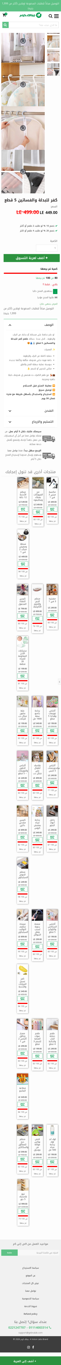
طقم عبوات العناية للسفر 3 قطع (37, 1038)
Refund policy (30, 1314)
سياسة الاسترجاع (30, 1268)
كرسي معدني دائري (22, 822)
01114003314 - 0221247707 (28, 1328)
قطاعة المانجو (22, 1089)
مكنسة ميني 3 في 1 (52, 494)
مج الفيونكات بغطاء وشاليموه (38, 496)
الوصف (48, 325)
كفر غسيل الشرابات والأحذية (22, 983)
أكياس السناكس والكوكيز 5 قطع (52, 928)
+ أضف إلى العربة (24, 1361)
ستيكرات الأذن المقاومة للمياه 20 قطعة (22, 657)
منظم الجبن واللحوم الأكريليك (37, 603)
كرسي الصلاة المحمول (22, 601)
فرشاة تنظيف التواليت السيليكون (23, 928)
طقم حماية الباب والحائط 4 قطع (52, 1038)
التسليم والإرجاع (42, 422)
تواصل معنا (30, 1291)
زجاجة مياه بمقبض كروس (37, 824)
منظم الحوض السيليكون (23, 874)
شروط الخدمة (30, 1306)
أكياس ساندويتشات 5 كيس (54, 768)
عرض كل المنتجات (30, 1283)
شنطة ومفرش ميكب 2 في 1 (23, 548)
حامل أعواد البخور (52, 822)
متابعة (9, 1252)
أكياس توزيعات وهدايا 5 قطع (52, 715)
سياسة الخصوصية (30, 1299)
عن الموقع (31, 1275)
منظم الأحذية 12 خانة (23, 494)
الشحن (49, 411)
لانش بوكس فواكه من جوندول (37, 1144)
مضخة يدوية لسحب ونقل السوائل (37, 929)
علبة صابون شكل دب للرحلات (22, 715)
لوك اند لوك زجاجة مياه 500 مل (52, 1144)
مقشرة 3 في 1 (52, 600)
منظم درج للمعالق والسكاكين (23, 1143)
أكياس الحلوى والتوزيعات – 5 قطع (23, 769)
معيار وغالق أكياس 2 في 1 (22, 1037)
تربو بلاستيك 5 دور (23, 1196)
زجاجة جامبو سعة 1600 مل (37, 715)
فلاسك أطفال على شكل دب (37, 769)
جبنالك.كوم (24, 1339)
